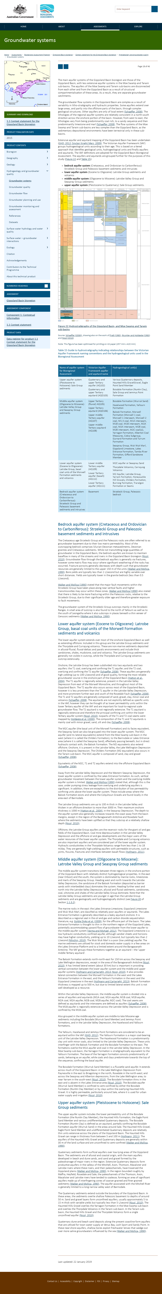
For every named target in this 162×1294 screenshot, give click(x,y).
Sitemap (115, 1281)
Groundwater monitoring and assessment (24, 208)
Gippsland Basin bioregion (63, 55)
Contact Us (52, 1281)
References (15, 216)
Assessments (100, 26)
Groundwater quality (19, 187)
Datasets (13, 222)
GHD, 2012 (65, 143)
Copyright (77, 1281)
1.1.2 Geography (47, 158)
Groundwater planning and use (25, 200)
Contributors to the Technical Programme (21, 268)
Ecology (11, 247)
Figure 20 (136, 899)
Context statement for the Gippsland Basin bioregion (95, 55)
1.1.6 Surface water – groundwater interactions (47, 238)
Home (23, 26)
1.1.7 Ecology (47, 247)
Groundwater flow (18, 193)
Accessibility (65, 1281)
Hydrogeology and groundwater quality (134, 55)
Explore (138, 26)
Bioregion (12, 152)
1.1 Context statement (19, 324)
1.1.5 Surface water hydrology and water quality (47, 228)
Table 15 (85, 159)
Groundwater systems (20, 180)
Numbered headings (17, 285)
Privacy (106, 1281)
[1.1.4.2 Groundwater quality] (66, 66)
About (61, 26)
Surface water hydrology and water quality (25, 230)
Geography (12, 158)
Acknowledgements (17, 260)
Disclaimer (89, 1281)
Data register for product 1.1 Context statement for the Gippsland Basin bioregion (22, 342)
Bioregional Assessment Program (37, 55)
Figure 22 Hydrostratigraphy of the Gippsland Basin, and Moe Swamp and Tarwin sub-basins (102, 328)
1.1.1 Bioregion (47, 151)
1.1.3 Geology (47, 164)
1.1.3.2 (70, 902)
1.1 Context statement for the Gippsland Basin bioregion (23, 122)
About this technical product (21, 276)
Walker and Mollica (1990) (72, 585)
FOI (98, 1281)
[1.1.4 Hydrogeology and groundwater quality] (60, 66)
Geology (11, 164)
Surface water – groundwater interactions (22, 240)
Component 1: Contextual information (21, 316)
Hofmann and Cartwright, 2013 (94, 972)
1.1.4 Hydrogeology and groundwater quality (47, 171)
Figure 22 (71, 159)
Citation (11, 254)
